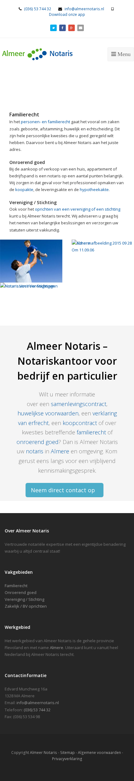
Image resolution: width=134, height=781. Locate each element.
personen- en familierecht (45, 121)
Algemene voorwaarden (99, 752)
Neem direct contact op (63, 490)
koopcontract (80, 423)
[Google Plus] (71, 26)
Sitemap (67, 752)
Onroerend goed (20, 592)
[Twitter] (53, 26)
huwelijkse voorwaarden (48, 413)
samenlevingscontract (78, 404)
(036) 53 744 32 (37, 9)
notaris (34, 451)
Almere (60, 451)
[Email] (80, 26)
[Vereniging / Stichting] (31, 304)
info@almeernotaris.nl (84, 9)
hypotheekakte (94, 189)
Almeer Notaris (43, 752)
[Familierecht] (31, 261)
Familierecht (16, 585)
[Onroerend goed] (103, 261)
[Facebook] (62, 26)
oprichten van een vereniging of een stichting (77, 209)
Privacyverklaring (67, 758)
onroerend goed (38, 442)
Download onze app (67, 14)
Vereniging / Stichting (24, 599)
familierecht (91, 432)
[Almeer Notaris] (48, 53)
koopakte (24, 189)
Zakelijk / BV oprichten (26, 606)
